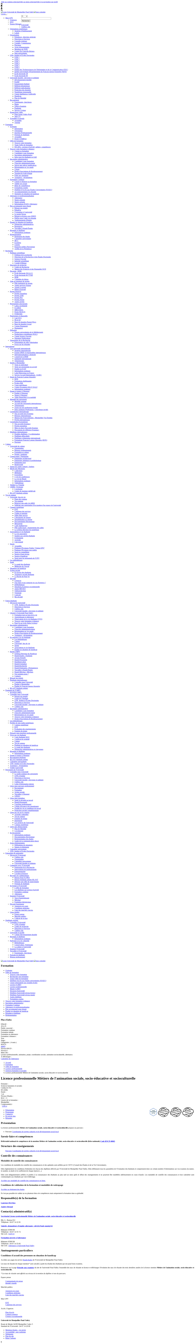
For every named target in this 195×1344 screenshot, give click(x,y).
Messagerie (18, 524)
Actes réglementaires (21, 47)
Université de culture (17, 446)
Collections (18, 471)
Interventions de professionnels (25, 869)
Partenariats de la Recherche (24, 867)
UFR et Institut (19, 776)
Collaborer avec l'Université (20, 865)
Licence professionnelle (18, 987)
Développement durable (22, 80)
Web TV (17, 116)
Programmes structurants (18, 304)
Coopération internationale (19, 412)
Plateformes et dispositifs (19, 316)
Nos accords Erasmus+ (22, 424)
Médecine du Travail (21, 566)
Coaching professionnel (22, 804)
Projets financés (15, 291)
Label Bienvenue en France (24, 373)
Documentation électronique (24, 522)
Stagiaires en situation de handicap (26, 194)
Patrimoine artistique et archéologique (27, 460)
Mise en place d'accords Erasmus (26, 428)
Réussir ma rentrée (21, 208)
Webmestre (9, 1334)
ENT (12, 22)
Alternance (18, 198)
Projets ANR (19, 296)
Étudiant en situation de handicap (26, 745)
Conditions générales (21, 908)
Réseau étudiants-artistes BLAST (26, 880)
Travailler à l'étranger (21, 794)
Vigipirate (17, 593)
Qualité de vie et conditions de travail (27, 808)
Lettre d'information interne (24, 784)
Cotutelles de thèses (21, 279)
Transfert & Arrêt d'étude (23, 173)
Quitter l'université (16, 768)
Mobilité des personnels (18, 399)
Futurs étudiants (11, 601)
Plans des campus (20, 499)
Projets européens (20, 294)
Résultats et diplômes (17, 230)
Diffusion (13, 330)
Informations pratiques (22, 232)
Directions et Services (22, 39)
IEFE (16, 379)
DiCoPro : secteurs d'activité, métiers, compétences (32, 147)
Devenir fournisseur (17, 904)
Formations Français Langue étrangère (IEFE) (30, 440)
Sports (12, 544)
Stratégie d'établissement (23, 31)
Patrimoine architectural (22, 458)
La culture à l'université (22, 947)
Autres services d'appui (22, 285)
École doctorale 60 (21, 76)
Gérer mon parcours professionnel (22, 786)
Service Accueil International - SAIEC (28, 375)
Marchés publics (20, 916)
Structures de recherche (18, 265)
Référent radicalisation (22, 88)
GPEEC (17, 796)
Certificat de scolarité (21, 739)
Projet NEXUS (19, 312)
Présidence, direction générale (25, 37)
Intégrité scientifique (21, 261)
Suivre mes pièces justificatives (25, 165)
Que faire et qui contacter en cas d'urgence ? (30, 583)
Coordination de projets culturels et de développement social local (35, 1132)
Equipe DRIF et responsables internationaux (30, 353)
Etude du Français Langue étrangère (23, 377)
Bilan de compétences (22, 186)
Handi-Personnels (20, 660)
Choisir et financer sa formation (25, 182)
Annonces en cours (21, 906)
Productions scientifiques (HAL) (26, 334)
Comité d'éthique (20, 263)
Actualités (18, 120)
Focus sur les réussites (22, 344)
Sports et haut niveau (21, 554)
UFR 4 (16, 63)
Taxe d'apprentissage (21, 898)
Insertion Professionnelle (23, 133)
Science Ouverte (20, 259)
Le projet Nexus (20, 214)
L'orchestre (18, 489)
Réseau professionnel (17, 957)
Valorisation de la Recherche (20, 340)
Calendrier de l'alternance (10, 1059)
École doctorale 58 (21, 74)
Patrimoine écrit (20, 462)
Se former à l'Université (18, 886)
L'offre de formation (21, 888)
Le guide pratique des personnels (26, 774)
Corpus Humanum (21, 326)
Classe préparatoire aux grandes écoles (23, 983)
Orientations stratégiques (18, 29)
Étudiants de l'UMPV (13, 690)
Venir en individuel (21, 365)
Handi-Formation (20, 664)
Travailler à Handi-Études (23, 228)
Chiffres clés (25, 27)
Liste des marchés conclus (23, 910)
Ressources (18, 226)
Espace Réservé (15, 24)
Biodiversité (18, 465)
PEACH (17, 320)
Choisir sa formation (21, 151)
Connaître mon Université (23, 682)
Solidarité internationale (22, 359)
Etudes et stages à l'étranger (19, 391)
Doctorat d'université (17, 991)
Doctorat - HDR (16, 271)
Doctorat (17, 442)
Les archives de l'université (24, 823)
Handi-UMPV (15, 652)
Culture (8, 444)
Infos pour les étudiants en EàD (25, 157)
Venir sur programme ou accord (25, 367)
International (9, 346)
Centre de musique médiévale (24, 491)
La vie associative (20, 534)
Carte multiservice (20, 526)
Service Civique (20, 110)
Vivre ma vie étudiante (18, 735)
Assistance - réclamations (23, 177)
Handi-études (27, 1260)
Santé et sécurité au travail (23, 800)
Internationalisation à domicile (25, 355)
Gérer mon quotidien (17, 798)
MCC (16, 241)
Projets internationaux (22, 420)
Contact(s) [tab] (9, 1114)
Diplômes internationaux (18, 432)
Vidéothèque (18, 483)
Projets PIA (18, 298)
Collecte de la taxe (21, 918)
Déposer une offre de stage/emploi (26, 882)
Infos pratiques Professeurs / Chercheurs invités (31, 410)
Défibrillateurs (19, 585)
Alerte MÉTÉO (20, 589)
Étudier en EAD (20, 369)
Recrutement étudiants (18, 757)
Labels (16, 33)
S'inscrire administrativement (24, 163)
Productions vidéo (16, 112)
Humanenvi (18, 328)
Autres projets (19, 302)
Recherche (9, 251)
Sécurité (13, 579)
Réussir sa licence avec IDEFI (25, 216)
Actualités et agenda (17, 118)
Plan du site (9, 1336)
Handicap (17, 96)
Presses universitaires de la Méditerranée (28, 332)
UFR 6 (16, 68)
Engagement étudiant (21, 84)
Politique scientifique (17, 253)
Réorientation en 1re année (24, 167)
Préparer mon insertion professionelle (23, 733)
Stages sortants (19, 202)
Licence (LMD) (15, 985)
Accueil (8, 1063)
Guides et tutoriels (20, 513)
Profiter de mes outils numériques (22, 723)
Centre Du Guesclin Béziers (24, 51)
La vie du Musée (20, 479)
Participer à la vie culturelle (19, 941)
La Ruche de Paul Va (22, 577)
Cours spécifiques (20, 385)
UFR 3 (16, 61)
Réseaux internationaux (22, 416)
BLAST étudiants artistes (19, 493)
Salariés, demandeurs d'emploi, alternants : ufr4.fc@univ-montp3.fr (27, 1226)
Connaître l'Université (18, 922)
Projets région (19, 300)
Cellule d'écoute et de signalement (26, 806)
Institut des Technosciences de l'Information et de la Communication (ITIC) (41, 70)
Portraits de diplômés (21, 135)
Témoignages (19, 361)
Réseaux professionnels (22, 450)
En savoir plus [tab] (10, 1116)
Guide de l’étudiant (21, 698)
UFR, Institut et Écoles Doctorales (22, 55)
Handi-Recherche (20, 666)
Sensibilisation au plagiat (23, 519)
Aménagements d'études (23, 220)
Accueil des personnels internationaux (27, 403)
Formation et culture (21, 452)
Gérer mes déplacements (18, 827)
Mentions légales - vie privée (15, 1330)
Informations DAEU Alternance (25, 204)
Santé (12, 562)
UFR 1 (16, 57)
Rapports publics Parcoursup (24, 247)
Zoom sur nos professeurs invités (26, 408)
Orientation (18, 131)
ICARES (17, 308)
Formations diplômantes (22, 381)
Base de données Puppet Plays (25, 322)
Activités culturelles (21, 814)
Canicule (17, 595)
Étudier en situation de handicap (21, 222)
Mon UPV (9, 18)
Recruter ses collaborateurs (19, 876)
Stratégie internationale (22, 351)
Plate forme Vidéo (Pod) (23, 114)
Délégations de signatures (23, 845)
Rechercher (26, 21)
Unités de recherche (21, 926)
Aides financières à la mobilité (25, 397)
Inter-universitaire (20, 53)
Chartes (17, 245)
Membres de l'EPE (21, 49)
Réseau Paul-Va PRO (22, 878)
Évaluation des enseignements (25, 729)
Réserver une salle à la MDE (24, 503)
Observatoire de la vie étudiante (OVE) (28, 619)
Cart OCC (18, 318)
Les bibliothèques (16, 560)
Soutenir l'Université (17, 896)
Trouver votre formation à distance (22, 149)
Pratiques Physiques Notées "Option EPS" (29, 548)
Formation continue (21, 892)
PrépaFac (17, 210)
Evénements (18, 538)
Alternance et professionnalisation (22, 196)
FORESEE (18, 314)
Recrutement (14, 100)
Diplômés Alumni (11, 920)
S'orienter (13, 127)
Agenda (17, 123)
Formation (9, 125)
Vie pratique (18, 501)
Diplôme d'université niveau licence (22, 993)
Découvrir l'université (17, 603)
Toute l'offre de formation (23, 145)
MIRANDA (18, 310)
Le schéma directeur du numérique (26, 530)
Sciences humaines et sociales (16, 1071)
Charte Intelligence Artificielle (25, 94)
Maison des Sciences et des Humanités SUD (30, 269)
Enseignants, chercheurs (23, 102)
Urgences (13, 20)
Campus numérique (17, 507)
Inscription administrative (23, 155)
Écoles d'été (18, 383)
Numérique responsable (22, 92)
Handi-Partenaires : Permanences (26, 668)
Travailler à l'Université (18, 951)
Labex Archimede (20, 306)
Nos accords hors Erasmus (23, 414)
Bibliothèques (19, 943)
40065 (3, 1046)
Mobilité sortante (20, 401)
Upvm (3, 14)
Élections (17, 45)
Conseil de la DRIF (21, 357)
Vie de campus (10, 495)
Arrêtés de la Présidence (23, 249)
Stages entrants (19, 200)
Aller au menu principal (27, 2)
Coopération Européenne (19, 422)
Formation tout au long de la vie (25, 615)
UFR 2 (16, 59)
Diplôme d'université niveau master (22, 995)
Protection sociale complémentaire (26, 810)
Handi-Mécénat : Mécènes (23, 672)
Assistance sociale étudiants (24, 574)
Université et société (17, 933)
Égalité (16, 82)
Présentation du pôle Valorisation (26, 342)
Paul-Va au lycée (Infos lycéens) (25, 623)
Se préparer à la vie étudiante (20, 637)
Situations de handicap (18, 568)
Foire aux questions (21, 175)
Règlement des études (22, 237)
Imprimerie (18, 821)
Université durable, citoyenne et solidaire (24, 78)
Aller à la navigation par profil (47, 2)
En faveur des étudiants (22, 572)
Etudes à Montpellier (17, 363)
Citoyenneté (18, 542)
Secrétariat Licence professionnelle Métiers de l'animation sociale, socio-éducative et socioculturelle (38, 1216)
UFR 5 (16, 66)
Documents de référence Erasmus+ (26, 430)
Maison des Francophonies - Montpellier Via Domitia (33, 418)
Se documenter (15, 833)
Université (25, 25)
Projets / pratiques (20, 454)
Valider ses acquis (20, 184)
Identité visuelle (11, 1283)
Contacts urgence (11, 1314)
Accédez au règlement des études (12, 1189)
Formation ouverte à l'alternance (13, 1238)
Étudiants (17, 108)
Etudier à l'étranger (21, 393)
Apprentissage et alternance (24, 617)
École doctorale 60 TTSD (23, 275)
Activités (17, 540)
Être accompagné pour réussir (20, 206)
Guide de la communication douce (26, 841)
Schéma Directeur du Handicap (25, 654)
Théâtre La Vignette (17, 485)
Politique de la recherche (23, 255)
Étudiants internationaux (18, 680)
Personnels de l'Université (14, 770)
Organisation (14, 35)
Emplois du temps (20, 731)
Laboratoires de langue (22, 517)
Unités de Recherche (21, 267)
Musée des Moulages (17, 469)
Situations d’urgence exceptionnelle (27, 587)
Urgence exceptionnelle (13, 1316)
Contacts (17, 676)
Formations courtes (21, 188)
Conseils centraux (20, 41)
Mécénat (17, 900)
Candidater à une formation (24, 153)
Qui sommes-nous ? (21, 674)
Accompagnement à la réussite (25, 192)
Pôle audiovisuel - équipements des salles (29, 528)
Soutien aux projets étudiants (24, 536)
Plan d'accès (9, 1312)
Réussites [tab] (8, 1118)
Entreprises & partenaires (14, 853)
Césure (16, 169)
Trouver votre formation (22, 143)
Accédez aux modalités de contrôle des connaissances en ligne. (23, 1181)
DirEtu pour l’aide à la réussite (25, 218)
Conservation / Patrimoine (19, 456)
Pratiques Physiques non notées (25, 550)
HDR (16, 277)
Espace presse (19, 914)
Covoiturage (18, 831)
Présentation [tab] (9, 1110)
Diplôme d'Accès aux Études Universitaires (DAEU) (33, 190)
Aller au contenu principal (10, 2)
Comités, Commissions (22, 43)
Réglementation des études (23, 839)
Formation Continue (17, 180)
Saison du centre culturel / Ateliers (22, 467)
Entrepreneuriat (19, 871)
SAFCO (11, 1234)
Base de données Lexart (22, 324)
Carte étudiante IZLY (22, 737)
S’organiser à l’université (23, 212)
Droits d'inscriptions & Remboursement (28, 171)
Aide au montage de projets (19, 281)
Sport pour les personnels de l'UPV (26, 558)
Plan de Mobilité (20, 98)
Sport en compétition (21, 552)
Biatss (16, 104)
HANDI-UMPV (16, 692)
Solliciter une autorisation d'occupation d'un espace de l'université (37, 505)
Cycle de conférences (22, 477)
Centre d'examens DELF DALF (25, 387)
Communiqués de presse (14, 1281)
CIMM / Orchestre (16, 487)
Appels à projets (20, 287)
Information (18, 129)
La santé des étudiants (22, 564)
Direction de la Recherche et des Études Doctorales (32, 257)
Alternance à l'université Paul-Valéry (21, 1246)
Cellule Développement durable (25, 935)
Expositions (18, 475)
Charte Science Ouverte (22, 336)
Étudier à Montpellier (22, 684)
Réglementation (15, 234)
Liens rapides (14, 912)
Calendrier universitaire (22, 239)
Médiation (18, 473)
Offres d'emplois (20, 106)
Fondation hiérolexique (22, 902)
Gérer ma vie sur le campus (19, 812)
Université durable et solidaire (25, 863)
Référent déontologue (22, 86)
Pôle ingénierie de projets (23, 283)
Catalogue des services (22, 511)
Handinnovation (20, 662)
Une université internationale (20, 348)
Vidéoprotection (20, 591)
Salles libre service (21, 515)
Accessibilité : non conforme (15, 1332)
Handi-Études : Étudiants (23, 656)
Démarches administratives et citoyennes (28, 749)
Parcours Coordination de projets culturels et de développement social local (32, 1151)
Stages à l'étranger (20, 395)
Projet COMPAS (20, 139)
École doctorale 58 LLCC (23, 273)
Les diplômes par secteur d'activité (26, 890)
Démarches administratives (24, 224)
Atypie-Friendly (20, 658)
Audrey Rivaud (7, 1207)
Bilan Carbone (10, 1338)
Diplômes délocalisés (21, 436)
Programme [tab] (9, 1112)
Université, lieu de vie (18, 497)
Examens (17, 243)
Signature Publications (22, 338)
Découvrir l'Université (18, 855)
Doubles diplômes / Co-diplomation (27, 434)
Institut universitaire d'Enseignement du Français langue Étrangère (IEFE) (40, 72)
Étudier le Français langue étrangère (27, 686)
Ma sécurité (18, 597)
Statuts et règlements (21, 847)
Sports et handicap (21, 556)
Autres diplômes (16, 997)
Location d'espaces (21, 874)
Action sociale (15, 570)
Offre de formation (16, 141)
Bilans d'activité (20, 289)
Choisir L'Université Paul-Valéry (21, 613)
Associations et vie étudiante (20, 532)
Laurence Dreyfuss (8, 1203)
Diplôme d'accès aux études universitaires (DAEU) (28, 981)
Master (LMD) (15, 989)
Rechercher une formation (19, 977)
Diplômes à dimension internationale (27, 438)
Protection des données (22, 90)
